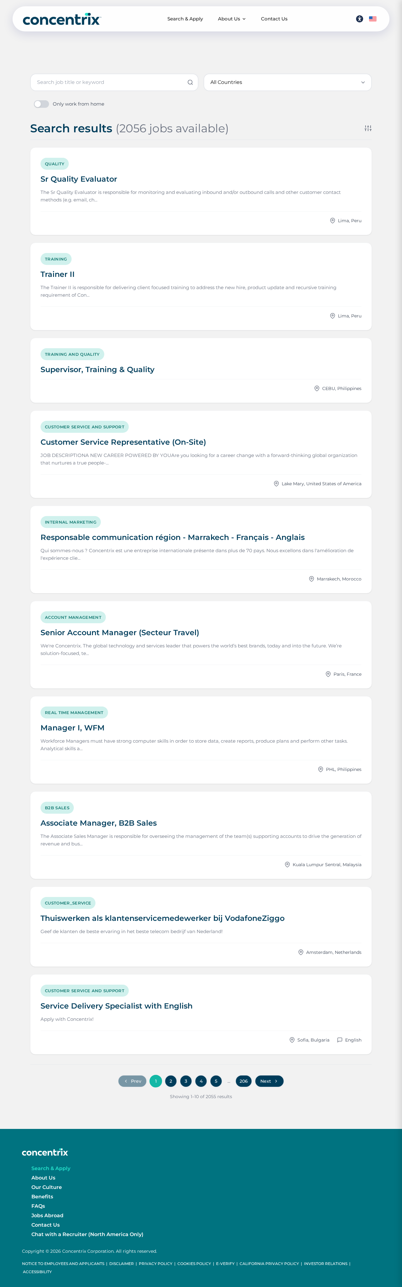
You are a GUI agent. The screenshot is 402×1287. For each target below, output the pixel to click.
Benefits (42, 1197)
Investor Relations (325, 1263)
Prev (136, 1081)
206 (244, 1081)
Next (265, 1081)
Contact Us (274, 19)
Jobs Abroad (47, 1215)
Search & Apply (185, 19)
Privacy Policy (155, 1263)
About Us (229, 19)
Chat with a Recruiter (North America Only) (87, 1234)
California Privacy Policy (269, 1263)
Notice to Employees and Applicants (63, 1263)
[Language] (373, 19)
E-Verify (225, 1263)
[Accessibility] (359, 19)
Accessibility (37, 1271)
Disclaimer (121, 1263)
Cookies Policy (194, 1263)
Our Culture (46, 1187)
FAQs (38, 1206)
